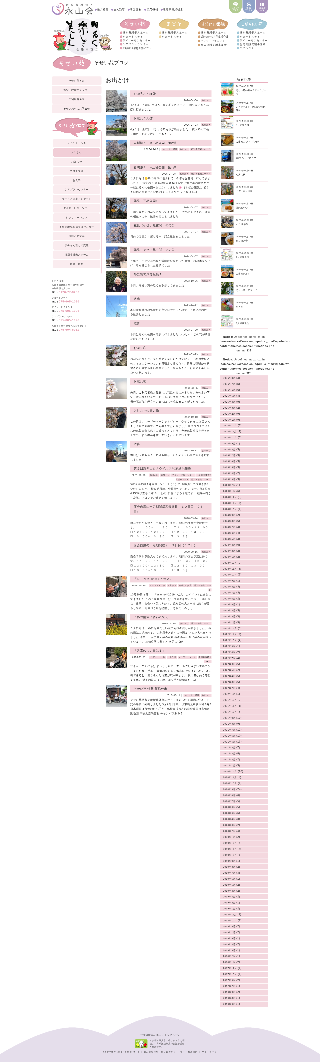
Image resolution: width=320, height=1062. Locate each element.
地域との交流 (77, 236)
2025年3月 (229, 479)
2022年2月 (229, 688)
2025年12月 (230, 425)
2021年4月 (229, 747)
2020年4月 (229, 819)
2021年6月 (229, 735)
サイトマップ (209, 1052)
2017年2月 (229, 986)
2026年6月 (229, 390)
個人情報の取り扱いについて (160, 1052)
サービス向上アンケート (76, 198)
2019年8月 (229, 866)
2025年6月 (229, 461)
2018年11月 (230, 914)
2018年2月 (229, 956)
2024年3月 (229, 550)
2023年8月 (229, 586)
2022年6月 (229, 664)
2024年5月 (229, 539)
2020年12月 (230, 771)
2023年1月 (229, 622)
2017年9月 (229, 980)
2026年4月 (229, 401)
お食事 (77, 180)
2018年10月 (230, 920)
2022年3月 (229, 682)
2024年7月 (229, 527)
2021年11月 (230, 706)
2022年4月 (229, 676)
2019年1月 (229, 908)
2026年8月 (229, 378)
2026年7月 (229, 384)
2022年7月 (229, 658)
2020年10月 (230, 783)
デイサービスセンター (76, 208)
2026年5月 (229, 395)
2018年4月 (229, 944)
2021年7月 (229, 729)
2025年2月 (229, 485)
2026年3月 (229, 407)
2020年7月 (229, 801)
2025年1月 (229, 491)
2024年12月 (230, 497)
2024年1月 (229, 556)
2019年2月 (229, 902)
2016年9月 (229, 992)
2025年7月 (229, 455)
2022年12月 (230, 628)
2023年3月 (229, 616)
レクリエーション (76, 217)
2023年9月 (229, 580)
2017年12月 (230, 968)
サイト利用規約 (189, 1052)
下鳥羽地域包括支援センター (76, 226)
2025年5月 (229, 467)
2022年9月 (229, 646)
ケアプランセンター (77, 189)
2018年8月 (229, 926)
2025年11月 (230, 431)
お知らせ (76, 161)
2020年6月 (229, 807)
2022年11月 (230, 634)
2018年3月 (229, 950)
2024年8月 (229, 521)
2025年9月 (229, 443)
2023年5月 (229, 604)
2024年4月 (229, 544)
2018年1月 (229, 962)
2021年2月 (229, 759)
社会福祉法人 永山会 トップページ (160, 1035)
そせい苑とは (77, 80)
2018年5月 (229, 938)
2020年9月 (229, 789)
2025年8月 (229, 449)
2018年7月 (229, 932)
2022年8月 (229, 652)
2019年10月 (230, 855)
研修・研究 (76, 264)
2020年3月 (229, 825)
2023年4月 (229, 610)
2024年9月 (229, 515)
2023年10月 (230, 574)
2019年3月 (229, 896)
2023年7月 (229, 592)
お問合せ (76, 108)
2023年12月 (230, 562)
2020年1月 (229, 837)
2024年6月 (229, 533)
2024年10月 (230, 509)
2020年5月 (229, 813)
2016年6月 (229, 1004)
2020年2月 (229, 831)
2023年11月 (230, 568)
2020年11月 (230, 777)
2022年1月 (229, 694)
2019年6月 (229, 878)
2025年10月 (230, 437)
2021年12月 (230, 700)
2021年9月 (229, 718)
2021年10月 (230, 712)
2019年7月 (229, 872)
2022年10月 (230, 640)
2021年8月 (229, 723)
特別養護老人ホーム (77, 254)
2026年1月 (229, 419)
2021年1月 (229, 765)
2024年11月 (230, 503)
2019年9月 (229, 861)
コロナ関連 (76, 171)
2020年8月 (229, 795)
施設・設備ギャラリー (76, 89)
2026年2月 (229, 413)
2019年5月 (229, 884)
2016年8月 (229, 998)
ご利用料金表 (77, 99)
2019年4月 (229, 890)
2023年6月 (229, 598)
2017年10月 (230, 974)
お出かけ (76, 152)
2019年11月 (230, 849)
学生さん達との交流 (77, 245)
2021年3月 (229, 753)
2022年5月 (229, 670)
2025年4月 (229, 473)
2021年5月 (229, 741)
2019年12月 (230, 843)
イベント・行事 (76, 143)
